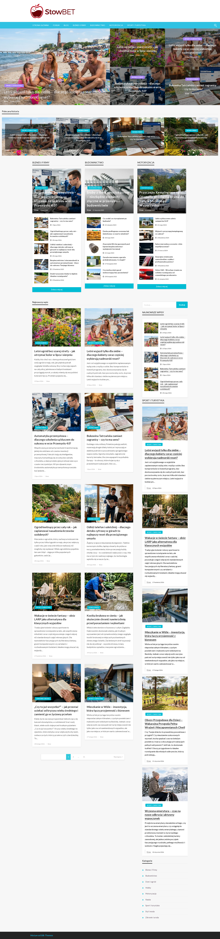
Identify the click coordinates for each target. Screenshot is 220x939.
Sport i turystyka (136, 25)
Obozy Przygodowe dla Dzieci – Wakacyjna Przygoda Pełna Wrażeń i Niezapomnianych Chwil (165, 723)
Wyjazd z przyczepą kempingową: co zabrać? (169, 232)
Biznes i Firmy (79, 25)
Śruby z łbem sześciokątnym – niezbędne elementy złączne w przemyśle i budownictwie (108, 199)
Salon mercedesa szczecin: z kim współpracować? (168, 245)
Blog (66, 25)
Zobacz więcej (56, 289)
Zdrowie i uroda (43, 698)
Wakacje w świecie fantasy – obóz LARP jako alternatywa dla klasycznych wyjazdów (54, 619)
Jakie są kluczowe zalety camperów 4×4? (165, 219)
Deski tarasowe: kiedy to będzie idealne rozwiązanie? (63, 275)
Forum (56, 25)
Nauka (148, 899)
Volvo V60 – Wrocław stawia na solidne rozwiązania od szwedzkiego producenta (168, 272)
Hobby (148, 888)
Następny (117, 757)
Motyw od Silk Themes (41, 935)
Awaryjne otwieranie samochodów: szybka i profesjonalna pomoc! (164, 259)
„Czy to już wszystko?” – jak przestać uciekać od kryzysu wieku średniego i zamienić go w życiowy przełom (56, 710)
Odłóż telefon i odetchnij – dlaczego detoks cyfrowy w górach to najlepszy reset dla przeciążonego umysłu (62, 248)
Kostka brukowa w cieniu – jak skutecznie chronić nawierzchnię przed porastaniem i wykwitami (106, 619)
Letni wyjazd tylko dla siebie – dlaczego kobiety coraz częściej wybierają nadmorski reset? (192, 49)
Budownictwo (97, 25)
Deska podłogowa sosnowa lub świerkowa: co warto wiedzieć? (116, 232)
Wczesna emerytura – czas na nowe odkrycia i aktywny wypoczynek (163, 814)
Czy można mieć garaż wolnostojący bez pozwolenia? (115, 271)
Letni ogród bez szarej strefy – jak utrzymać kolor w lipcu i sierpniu (137, 48)
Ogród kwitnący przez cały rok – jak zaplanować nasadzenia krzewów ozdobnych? (151, 138)
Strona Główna (41, 25)
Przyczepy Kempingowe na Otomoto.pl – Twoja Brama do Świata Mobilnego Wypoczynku (161, 199)
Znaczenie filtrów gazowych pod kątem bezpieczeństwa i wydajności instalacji (116, 246)
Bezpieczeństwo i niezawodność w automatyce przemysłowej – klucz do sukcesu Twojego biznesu (64, 262)
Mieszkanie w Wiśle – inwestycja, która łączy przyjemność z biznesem (108, 708)
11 (84, 757)
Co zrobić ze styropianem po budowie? (115, 219)
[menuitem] (40, 25)
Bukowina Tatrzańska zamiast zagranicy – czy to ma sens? (192, 87)
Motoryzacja (116, 25)
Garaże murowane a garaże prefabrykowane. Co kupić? (114, 258)
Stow (8, 101)
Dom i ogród (137, 41)
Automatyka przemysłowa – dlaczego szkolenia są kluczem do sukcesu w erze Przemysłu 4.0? (54, 94)
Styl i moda (150, 911)
